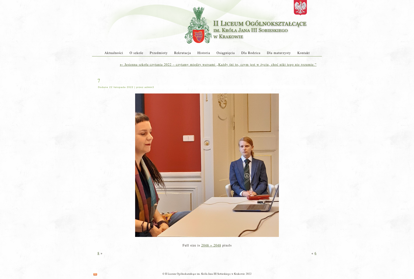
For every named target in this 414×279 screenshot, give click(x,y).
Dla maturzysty (279, 52)
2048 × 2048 (211, 245)
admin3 (149, 87)
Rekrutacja (182, 52)
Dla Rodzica (250, 52)
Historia (203, 52)
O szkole (136, 52)
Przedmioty (159, 52)
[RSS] (95, 274)
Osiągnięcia (226, 52)
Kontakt (303, 52)
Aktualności (113, 52)
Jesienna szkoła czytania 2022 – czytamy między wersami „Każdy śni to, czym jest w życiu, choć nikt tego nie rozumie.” (218, 64)
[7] (207, 237)
